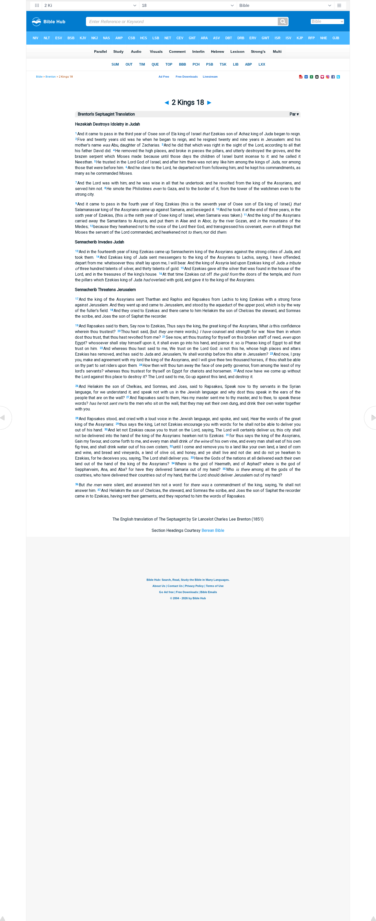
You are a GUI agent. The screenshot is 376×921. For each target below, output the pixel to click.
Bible (39, 76)
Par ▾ (294, 114)
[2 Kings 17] (6, 429)
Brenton (51, 76)
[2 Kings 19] (369, 429)
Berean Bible (213, 530)
